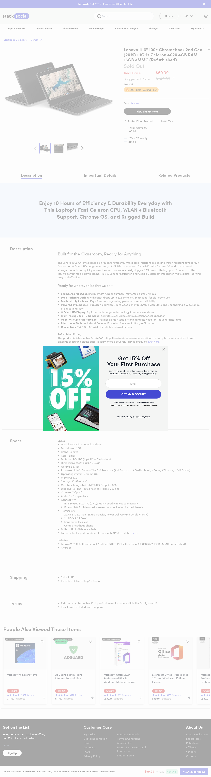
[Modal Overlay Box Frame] (105, 388)
